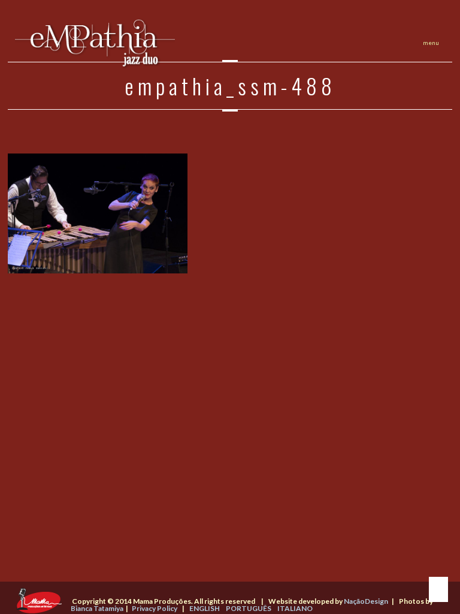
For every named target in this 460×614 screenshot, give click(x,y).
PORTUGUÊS (248, 608)
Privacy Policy (154, 608)
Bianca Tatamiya (97, 608)
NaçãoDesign (366, 601)
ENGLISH (204, 608)
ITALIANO (295, 608)
